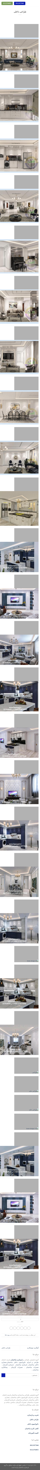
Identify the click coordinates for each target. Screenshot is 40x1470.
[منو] (37, 3)
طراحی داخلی (34, 1419)
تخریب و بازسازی (33, 1415)
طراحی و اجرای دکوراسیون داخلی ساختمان (23, 1362)
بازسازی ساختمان (21, 1365)
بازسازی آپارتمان (8, 1365)
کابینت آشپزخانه (33, 1433)
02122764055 (34, 1450)
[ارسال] (3, 1375)
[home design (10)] (26, 1293)
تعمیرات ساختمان (32, 1367)
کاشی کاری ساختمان (32, 1428)
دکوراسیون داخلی (33, 1424)
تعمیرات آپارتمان (17, 1367)
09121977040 (34, 1445)
